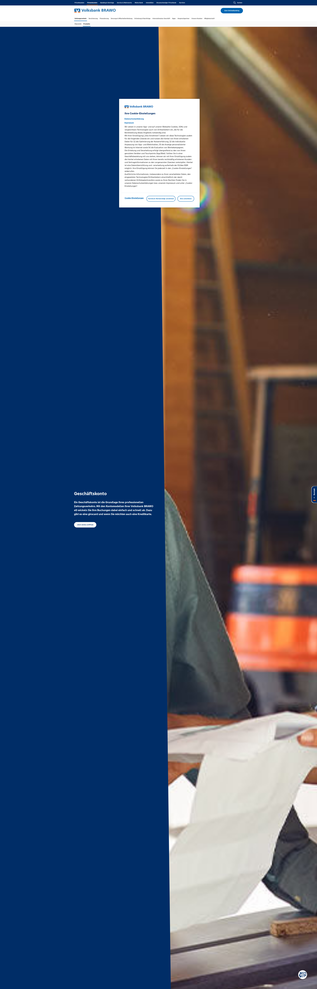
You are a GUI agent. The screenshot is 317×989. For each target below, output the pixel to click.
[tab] (80, 18)
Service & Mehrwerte (124, 3)
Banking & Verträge (107, 3)
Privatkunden (79, 3)
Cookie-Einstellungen (134, 198)
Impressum (129, 123)
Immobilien (150, 3)
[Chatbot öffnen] (302, 974)
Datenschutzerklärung (134, 119)
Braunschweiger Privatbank (166, 3)
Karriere (182, 3)
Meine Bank (139, 3)
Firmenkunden (92, 3)
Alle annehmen (186, 199)
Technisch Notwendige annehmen (161, 199)
